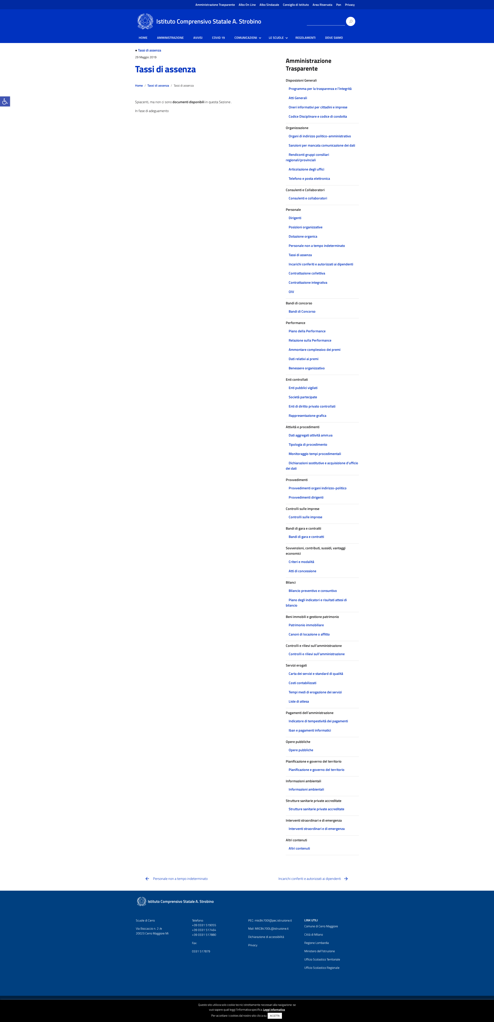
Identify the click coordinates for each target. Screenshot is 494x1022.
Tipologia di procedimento (308, 444)
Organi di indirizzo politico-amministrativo (320, 136)
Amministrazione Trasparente (215, 4)
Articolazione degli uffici (306, 169)
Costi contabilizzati (302, 682)
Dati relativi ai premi (303, 358)
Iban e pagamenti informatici (310, 730)
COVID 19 (218, 37)
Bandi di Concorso (302, 311)
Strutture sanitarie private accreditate (316, 809)
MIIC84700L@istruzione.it (272, 928)
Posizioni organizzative (305, 227)
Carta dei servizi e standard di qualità (316, 673)
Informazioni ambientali (306, 789)
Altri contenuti (299, 848)
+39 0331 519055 (204, 925)
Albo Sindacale (269, 4)
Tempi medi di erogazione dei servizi (315, 692)
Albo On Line (247, 4)
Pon (338, 4)
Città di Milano (313, 934)
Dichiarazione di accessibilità (266, 936)
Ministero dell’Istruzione (319, 951)
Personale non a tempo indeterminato (317, 245)
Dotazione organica (303, 236)
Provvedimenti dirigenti (306, 497)
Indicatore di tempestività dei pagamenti (318, 721)
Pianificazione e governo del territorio (316, 769)
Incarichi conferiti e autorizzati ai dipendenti (321, 264)
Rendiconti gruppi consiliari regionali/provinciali (307, 157)
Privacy (350, 4)
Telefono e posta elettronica (309, 178)
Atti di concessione (302, 571)
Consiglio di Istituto (296, 4)
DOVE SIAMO (334, 37)
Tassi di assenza (149, 50)
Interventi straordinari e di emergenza (317, 828)
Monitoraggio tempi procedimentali (315, 453)
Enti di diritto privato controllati (312, 406)
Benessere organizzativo (307, 368)
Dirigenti (295, 217)
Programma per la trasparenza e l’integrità (320, 88)
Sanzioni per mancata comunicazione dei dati (322, 145)
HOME (143, 37)
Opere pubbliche (301, 750)
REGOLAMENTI (305, 37)
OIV (291, 291)
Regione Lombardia (316, 942)
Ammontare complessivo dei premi (314, 349)
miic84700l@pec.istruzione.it (273, 920)
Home (139, 85)
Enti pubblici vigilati (303, 387)
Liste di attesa (299, 701)
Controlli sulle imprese (305, 517)
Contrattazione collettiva (307, 273)
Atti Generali (298, 97)
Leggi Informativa (274, 1009)
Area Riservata (322, 4)
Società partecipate (303, 397)
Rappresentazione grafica (307, 415)
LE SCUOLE (276, 37)
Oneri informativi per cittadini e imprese (318, 107)
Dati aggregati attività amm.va (310, 435)
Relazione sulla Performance (310, 340)
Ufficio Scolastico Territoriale (322, 959)
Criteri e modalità (301, 561)
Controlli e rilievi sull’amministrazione (317, 654)
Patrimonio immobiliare (306, 625)
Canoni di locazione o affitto (309, 634)
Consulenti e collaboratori (308, 198)
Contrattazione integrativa (308, 282)
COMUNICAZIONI (245, 37)
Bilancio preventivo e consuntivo (313, 590)
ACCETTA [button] (275, 1016)
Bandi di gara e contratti (306, 536)
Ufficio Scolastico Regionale (321, 967)
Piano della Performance (307, 331)
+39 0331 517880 (204, 934)
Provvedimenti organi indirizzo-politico (318, 488)
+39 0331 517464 (204, 929)
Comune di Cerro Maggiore (321, 926)
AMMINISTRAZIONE (170, 37)
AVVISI (197, 37)
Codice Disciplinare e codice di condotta (318, 116)
